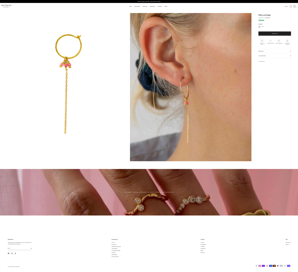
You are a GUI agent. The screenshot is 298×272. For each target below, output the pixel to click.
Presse (287, 244)
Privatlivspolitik (115, 256)
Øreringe (145, 6)
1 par (259, 26)
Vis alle (202, 242)
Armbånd (160, 6)
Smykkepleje (114, 248)
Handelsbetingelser (116, 250)
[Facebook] (8, 253)
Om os (113, 242)
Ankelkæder (203, 244)
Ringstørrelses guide (116, 246)
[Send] (31, 248)
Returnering (114, 254)
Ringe (166, 6)
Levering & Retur (262, 55)
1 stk (263, 26)
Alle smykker (137, 6)
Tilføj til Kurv (275, 33)
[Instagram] (12, 253)
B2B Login (288, 242)
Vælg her (260, 24)
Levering (113, 252)
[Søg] (290, 6)
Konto (286, 6)
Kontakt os (114, 244)
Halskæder (152, 6)
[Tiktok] (15, 253)
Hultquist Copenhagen (15, 266)
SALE (130, 6)
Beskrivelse (261, 51)
